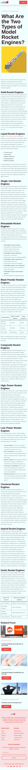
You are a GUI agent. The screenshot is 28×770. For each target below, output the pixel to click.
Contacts (3, 735)
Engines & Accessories (19, 733)
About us (3, 733)
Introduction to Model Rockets (10, 11)
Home (2, 731)
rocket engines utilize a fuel (11, 136)
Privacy (3, 739)
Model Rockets (17, 731)
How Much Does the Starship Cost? (11, 702)
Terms (2, 737)
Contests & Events (6, 640)
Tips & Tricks (17, 739)
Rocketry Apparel (18, 735)
